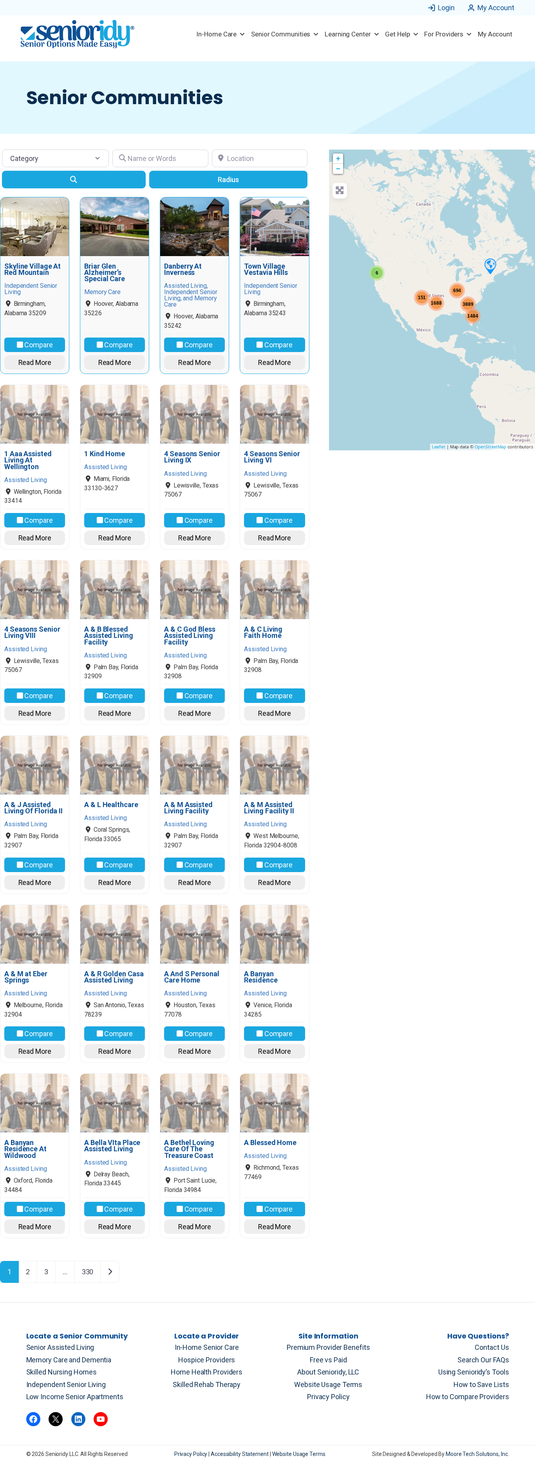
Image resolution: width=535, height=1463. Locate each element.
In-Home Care (216, 34)
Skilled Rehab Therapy (206, 1384)
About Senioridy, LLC (328, 1372)
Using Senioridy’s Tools (473, 1372)
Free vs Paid (328, 1360)
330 (88, 1272)
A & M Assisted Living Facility (188, 808)
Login (446, 8)
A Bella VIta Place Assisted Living (112, 1146)
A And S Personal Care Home (191, 977)
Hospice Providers (206, 1360)
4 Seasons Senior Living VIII (32, 632)
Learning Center (348, 34)
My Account (495, 8)
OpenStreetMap (491, 447)
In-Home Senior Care (207, 1347)
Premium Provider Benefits (328, 1347)
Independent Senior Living (66, 1384)
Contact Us (492, 1347)
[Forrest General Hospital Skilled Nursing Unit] (490, 266)
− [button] (338, 168)
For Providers (443, 34)
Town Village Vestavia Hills (266, 269)
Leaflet (438, 447)
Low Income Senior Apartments (74, 1397)
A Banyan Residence (260, 977)
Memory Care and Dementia (69, 1360)
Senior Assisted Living (60, 1347)
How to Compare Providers (467, 1397)
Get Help (397, 34)
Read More (34, 362)
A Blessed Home (270, 1143)
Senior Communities (280, 34)
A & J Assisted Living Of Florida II (33, 808)
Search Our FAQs (483, 1360)
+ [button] (338, 158)
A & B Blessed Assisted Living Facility (108, 635)
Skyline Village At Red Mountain (32, 269)
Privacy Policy (328, 1397)
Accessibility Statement (240, 1454)
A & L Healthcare (111, 805)
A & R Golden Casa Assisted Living (113, 977)
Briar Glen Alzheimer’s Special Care (104, 272)
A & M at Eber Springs (25, 977)
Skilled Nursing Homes (61, 1372)
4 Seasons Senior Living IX (192, 457)
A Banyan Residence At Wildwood (25, 1149)
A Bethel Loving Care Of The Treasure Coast (189, 1149)
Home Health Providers (206, 1372)
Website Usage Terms (328, 1384)
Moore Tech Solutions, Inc (477, 1454)
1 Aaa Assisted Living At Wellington (28, 460)
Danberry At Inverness (183, 269)
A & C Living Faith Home (263, 632)
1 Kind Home (104, 454)
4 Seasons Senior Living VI (272, 457)
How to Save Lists (481, 1384)
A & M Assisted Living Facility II (269, 808)
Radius (228, 179)
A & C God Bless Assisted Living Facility (189, 635)
